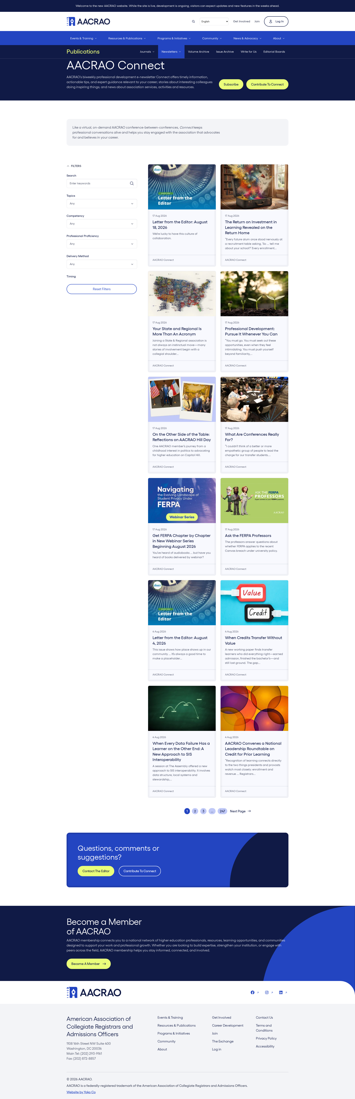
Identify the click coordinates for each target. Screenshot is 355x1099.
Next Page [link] (238, 811)
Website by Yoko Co (81, 1092)
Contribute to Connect (267, 84)
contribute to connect (140, 871)
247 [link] (222, 811)
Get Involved (241, 21)
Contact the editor (95, 871)
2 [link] (195, 811)
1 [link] (187, 811)
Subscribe (231, 84)
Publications (83, 51)
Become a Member (85, 964)
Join (257, 21)
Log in (279, 21)
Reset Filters (102, 289)
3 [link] (203, 811)
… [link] (212, 811)
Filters (76, 166)
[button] (102, 203)
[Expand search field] (193, 21)
